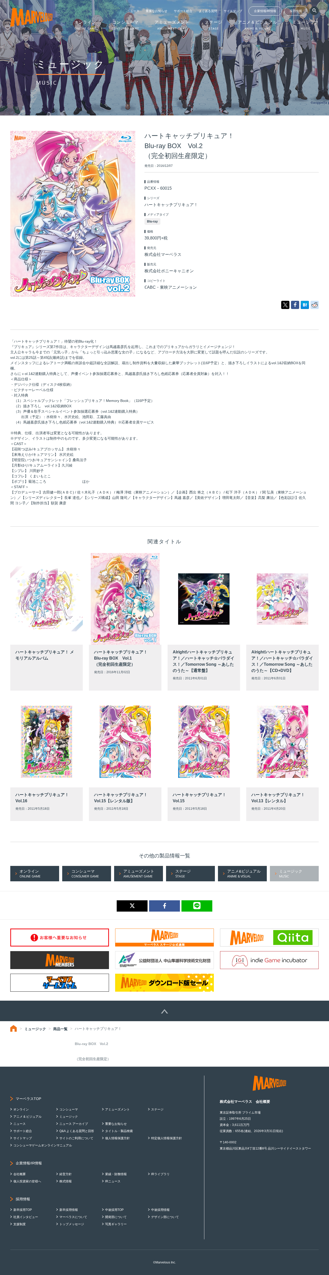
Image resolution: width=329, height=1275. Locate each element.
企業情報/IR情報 (265, 11)
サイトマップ (233, 11)
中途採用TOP (114, 1210)
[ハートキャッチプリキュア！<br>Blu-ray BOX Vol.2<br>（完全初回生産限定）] (305, 305)
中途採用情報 (160, 1210)
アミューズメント (117, 1109)
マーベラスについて (73, 1217)
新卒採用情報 (68, 1210)
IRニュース (113, 1181)
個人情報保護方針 (117, 1138)
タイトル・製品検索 (119, 1131)
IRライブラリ (160, 1174)
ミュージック (35, 1029)
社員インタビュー (25, 1217)
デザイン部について (165, 1217)
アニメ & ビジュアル (27, 1116)
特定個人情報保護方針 (166, 1138)
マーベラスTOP (28, 1099)
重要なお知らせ (156, 11)
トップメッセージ (71, 1224)
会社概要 (19, 1174)
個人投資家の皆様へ (27, 1181)
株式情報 (65, 1181)
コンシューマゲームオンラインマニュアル (42, 1145)
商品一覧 (60, 1029)
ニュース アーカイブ (73, 1124)
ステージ (157, 1109)
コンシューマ (68, 1109)
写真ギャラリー (116, 1224)
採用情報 (296, 11)
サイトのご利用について (76, 1138)
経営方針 (65, 1174)
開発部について (116, 1217)
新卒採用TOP (22, 1210)
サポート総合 (183, 11)
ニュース (133, 11)
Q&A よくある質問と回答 (76, 1131)
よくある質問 (208, 11)
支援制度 (19, 1224)
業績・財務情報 (116, 1174)
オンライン (21, 1109)
